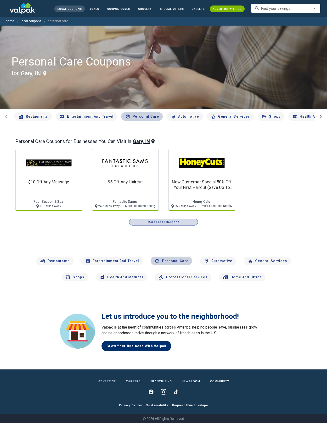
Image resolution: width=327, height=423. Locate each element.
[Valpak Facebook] (151, 392)
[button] (172, 8)
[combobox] (285, 8)
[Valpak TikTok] (176, 392)
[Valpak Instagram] (163, 392)
